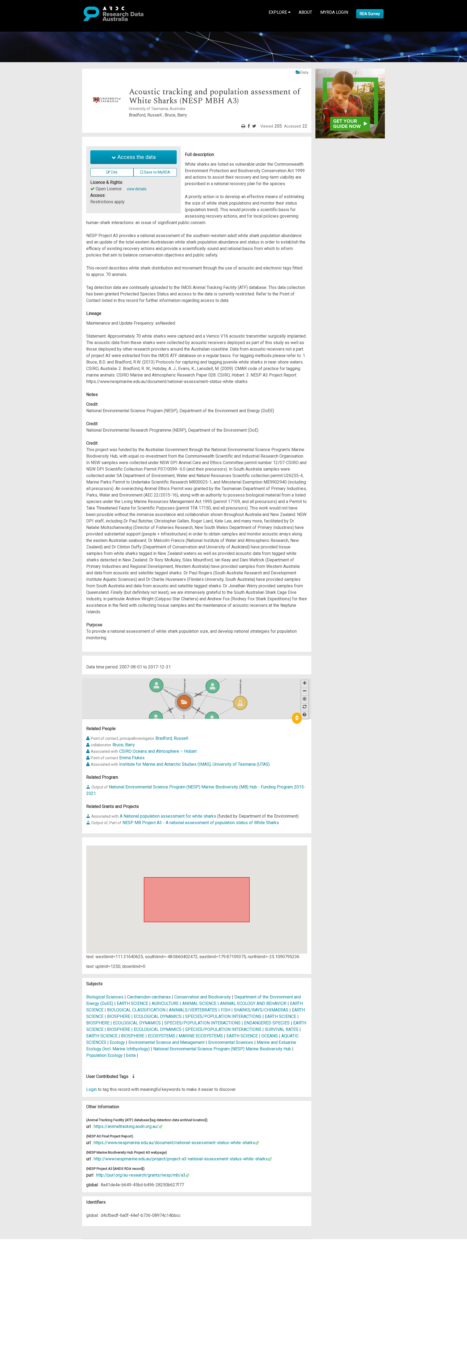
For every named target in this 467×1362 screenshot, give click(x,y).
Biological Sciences (105, 997)
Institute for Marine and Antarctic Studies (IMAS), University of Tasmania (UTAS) (194, 764)
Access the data (136, 157)
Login (91, 1089)
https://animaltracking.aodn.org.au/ (126, 1126)
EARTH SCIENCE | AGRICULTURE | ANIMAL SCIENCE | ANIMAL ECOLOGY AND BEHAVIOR (201, 1003)
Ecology (118, 1042)
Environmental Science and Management (167, 1042)
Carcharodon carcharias (149, 997)
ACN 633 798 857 (17, 1313)
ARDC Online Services (38, 1274)
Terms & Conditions (35, 1290)
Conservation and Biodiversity (203, 997)
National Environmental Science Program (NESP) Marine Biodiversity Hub (222, 1048)
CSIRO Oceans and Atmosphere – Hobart (158, 751)
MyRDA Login (334, 12)
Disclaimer (27, 1261)
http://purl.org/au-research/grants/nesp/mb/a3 (140, 1175)
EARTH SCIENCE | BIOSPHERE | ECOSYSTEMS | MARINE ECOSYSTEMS (154, 1035)
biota (131, 1055)
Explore (278, 12)
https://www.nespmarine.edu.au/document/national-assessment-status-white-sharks (174, 1142)
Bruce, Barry (123, 744)
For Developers (31, 1268)
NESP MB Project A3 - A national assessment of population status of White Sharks (200, 822)
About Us (25, 1242)
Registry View (30, 1281)
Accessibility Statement (39, 1303)
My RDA (24, 1248)
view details (136, 189)
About (305, 12)
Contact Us (27, 1255)
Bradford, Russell (171, 738)
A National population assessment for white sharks (168, 816)
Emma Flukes (132, 757)
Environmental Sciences (231, 1042)
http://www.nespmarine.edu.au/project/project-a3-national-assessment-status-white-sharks (181, 1158)
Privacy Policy (30, 1297)
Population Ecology (105, 1055)
